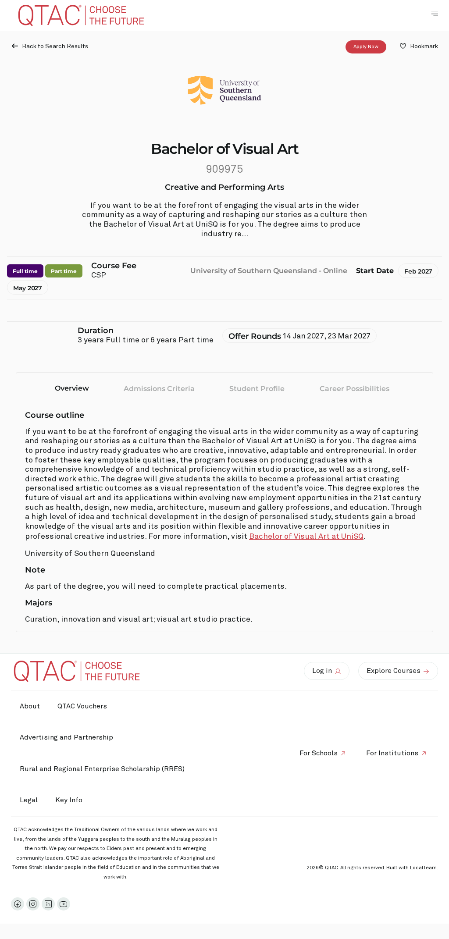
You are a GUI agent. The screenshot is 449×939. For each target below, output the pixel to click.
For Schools (318, 753)
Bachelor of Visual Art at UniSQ (306, 537)
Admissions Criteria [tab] (159, 388)
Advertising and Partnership (66, 737)
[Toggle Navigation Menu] (434, 14)
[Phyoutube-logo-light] (63, 904)
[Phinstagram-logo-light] (32, 904)
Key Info (68, 800)
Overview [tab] (72, 388)
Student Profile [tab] (257, 388)
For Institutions (392, 753)
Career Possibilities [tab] (354, 388)
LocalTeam (423, 868)
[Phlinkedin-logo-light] (48, 904)
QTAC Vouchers (82, 706)
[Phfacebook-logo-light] (17, 904)
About (30, 706)
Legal (29, 800)
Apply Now (365, 47)
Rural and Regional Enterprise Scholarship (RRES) (102, 768)
